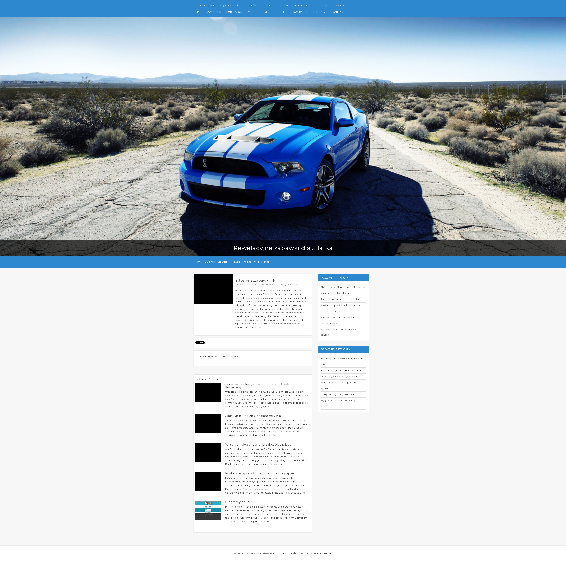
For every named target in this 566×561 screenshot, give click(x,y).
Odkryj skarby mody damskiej (338, 394)
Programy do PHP (239, 502)
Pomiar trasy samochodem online (340, 299)
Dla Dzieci (223, 262)
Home (198, 262)
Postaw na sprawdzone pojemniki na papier (259, 473)
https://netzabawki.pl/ (255, 280)
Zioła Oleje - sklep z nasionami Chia (253, 416)
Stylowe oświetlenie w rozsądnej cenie (343, 287)
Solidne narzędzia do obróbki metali (341, 370)
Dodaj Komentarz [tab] (208, 356)
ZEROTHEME (324, 553)
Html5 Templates (290, 553)
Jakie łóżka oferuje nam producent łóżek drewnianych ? (257, 385)
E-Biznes (209, 262)
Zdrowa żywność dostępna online (340, 376)
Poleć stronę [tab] (230, 356)
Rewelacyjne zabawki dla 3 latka (250, 262)
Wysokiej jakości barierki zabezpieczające (258, 444)
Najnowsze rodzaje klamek (336, 293)
